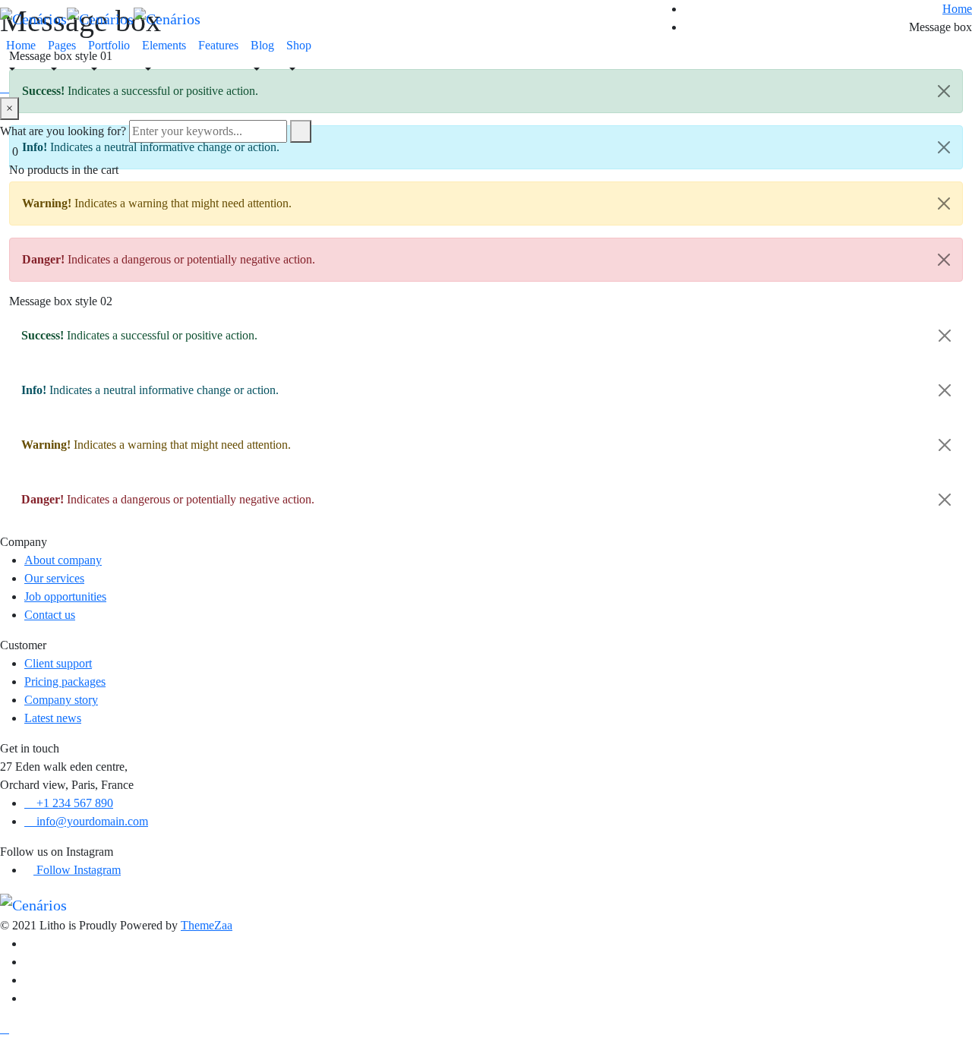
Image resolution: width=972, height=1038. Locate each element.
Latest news (52, 717)
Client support (58, 663)
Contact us (49, 614)
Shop (298, 45)
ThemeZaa (206, 925)
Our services (54, 578)
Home (21, 45)
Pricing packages (65, 681)
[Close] (944, 203)
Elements (164, 45)
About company (63, 560)
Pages (62, 45)
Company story (61, 699)
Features (218, 45)
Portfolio (109, 45)
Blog (262, 45)
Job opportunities (65, 596)
